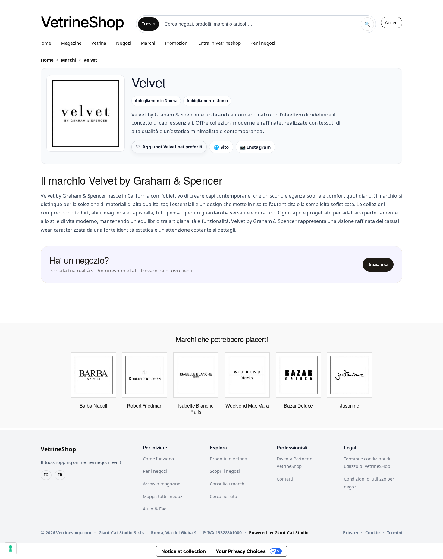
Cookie (372, 532)
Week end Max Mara (247, 405)
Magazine (71, 43)
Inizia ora (378, 264)
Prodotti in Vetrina (228, 459)
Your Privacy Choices (241, 551)
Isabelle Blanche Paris (195, 408)
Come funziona (158, 459)
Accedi (391, 22)
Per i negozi (262, 43)
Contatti (285, 479)
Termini (394, 532)
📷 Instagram (255, 147)
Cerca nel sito (223, 496)
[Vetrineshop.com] (86, 22)
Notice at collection (183, 551)
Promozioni (177, 43)
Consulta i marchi (227, 484)
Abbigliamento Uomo (207, 100)
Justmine (349, 405)
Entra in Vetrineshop (219, 43)
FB (60, 475)
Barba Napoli (94, 405)
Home (44, 43)
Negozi (123, 43)
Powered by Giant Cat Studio (279, 532)
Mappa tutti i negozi (163, 496)
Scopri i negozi (225, 471)
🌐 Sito (221, 147)
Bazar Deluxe (298, 405)
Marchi (148, 43)
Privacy (350, 532)
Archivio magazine (161, 484)
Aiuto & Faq (155, 509)
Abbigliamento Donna (156, 100)
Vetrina (98, 43)
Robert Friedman (144, 405)
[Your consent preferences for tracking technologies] (10, 548)
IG (46, 475)
